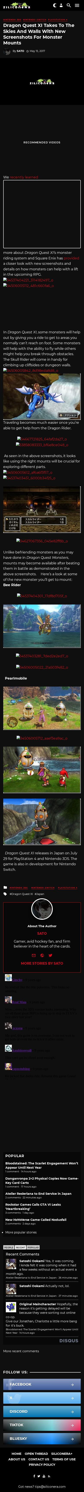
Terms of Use (64, 1459)
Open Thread (36, 1454)
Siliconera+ (61, 1454)
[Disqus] (42, 1026)
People (8, 1247)
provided (71, 258)
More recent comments (21, 1351)
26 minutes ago (68, 1277)
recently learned (24, 177)
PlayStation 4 (57, 19)
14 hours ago (27, 1332)
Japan (40, 894)
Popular (33, 1247)
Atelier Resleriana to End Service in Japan (38, 1194)
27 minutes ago (68, 1295)
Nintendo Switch (34, 19)
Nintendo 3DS (12, 19)
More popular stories (21, 1232)
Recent (20, 1247)
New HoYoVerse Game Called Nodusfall (35, 1220)
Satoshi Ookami (31, 1261)
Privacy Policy (42, 1465)
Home (16, 1454)
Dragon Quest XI (22, 894)
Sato (20, 51)
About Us (16, 1459)
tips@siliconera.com (50, 1487)
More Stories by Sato (42, 963)
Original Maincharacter (37, 1304)
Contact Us (38, 1459)
